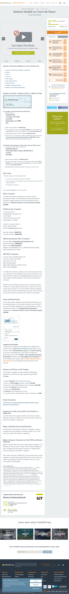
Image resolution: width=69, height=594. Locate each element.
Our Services (31, 574)
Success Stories (57, 580)
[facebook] (54, 565)
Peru (37, 8)
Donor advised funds (11, 81)
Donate (19, 3)
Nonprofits (35, 3)
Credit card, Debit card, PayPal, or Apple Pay (18, 70)
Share (39, 61)
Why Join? (17, 576)
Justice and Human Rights (27, 8)
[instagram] (58, 565)
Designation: (7, 333)
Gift (56, 3)
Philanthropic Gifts (6, 576)
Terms (56, 591)
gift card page (11, 190)
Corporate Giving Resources (60, 576)
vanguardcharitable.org (21, 349)
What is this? (16, 326)
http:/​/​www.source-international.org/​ (17, 503)
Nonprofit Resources (58, 574)
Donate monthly (63, 36)
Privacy (49, 591)
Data (66, 591)
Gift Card (8, 76)
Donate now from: (8, 329)
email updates (10, 131)
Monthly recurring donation (13, 85)
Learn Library (59, 572)
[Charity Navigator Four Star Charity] (45, 586)
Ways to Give (5, 574)
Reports (17, 61)
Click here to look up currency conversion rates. (19, 139)
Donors (4, 572)
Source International (35, 15)
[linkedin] (63, 565)
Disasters (48, 3)
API (63, 591)
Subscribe (47, 551)
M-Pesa (8, 72)
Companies (42, 3)
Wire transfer (9, 79)
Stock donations (10, 83)
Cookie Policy (7, 586)
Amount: (6, 337)
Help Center (46, 564)
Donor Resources (58, 578)
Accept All (36, 581)
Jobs (42, 576)
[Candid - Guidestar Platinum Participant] (50, 586)
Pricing (60, 591)
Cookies (53, 591)
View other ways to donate (57, 88)
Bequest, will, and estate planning (15, 87)
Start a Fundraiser (57, 129)
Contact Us (43, 580)
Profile (11, 505)
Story (6, 61)
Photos (28, 61)
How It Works (44, 574)
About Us (44, 572)
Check (7, 74)
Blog (53, 3)
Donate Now (57, 32)
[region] (22, 585)
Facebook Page (13, 504)
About (30, 3)
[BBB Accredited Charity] (55, 586)
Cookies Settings (35, 588)
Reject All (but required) (36, 585)
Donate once (52, 36)
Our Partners (31, 576)
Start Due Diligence (19, 574)
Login (64, 3)
